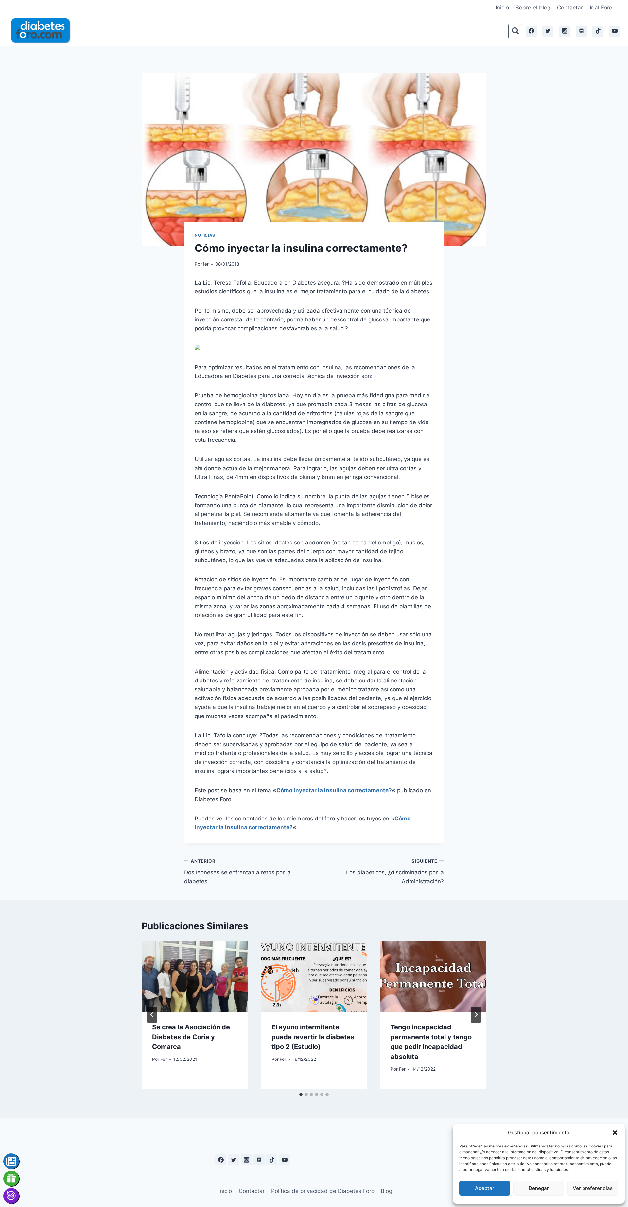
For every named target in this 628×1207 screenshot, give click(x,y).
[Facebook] (531, 31)
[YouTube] (614, 31)
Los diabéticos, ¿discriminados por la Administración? (395, 871)
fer (206, 264)
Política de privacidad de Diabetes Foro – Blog (331, 1191)
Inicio (502, 7)
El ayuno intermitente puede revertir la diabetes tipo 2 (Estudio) (312, 1037)
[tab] (301, 1094)
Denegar (539, 1188)
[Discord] (581, 31)
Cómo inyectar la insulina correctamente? (334, 790)
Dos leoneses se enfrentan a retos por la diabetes (237, 871)
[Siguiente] (476, 1015)
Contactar (570, 7)
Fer (163, 1059)
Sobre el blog (532, 7)
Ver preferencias (593, 1188)
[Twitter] (547, 31)
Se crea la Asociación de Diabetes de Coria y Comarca (191, 1037)
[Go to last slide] (152, 1015)
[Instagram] (564, 31)
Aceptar (484, 1188)
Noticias (205, 235)
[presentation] (195, 976)
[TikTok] (597, 31)
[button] (615, 1132)
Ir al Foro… (603, 7)
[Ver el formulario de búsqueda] (515, 31)
